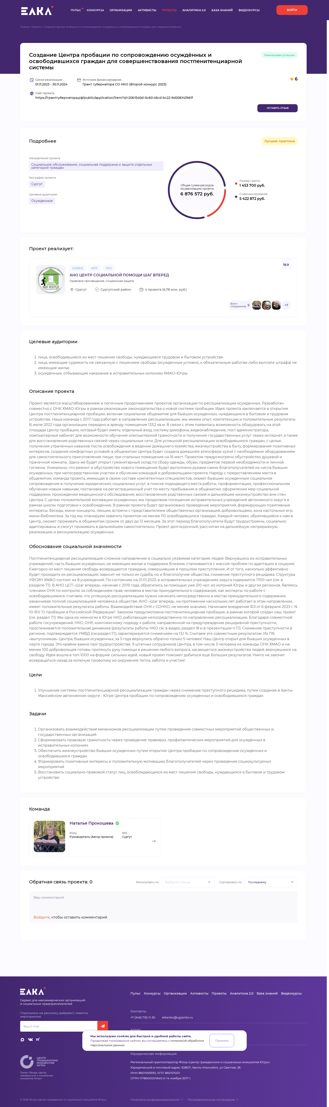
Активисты (147, 10)
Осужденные (42, 201)
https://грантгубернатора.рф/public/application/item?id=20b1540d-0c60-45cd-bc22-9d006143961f (114, 98)
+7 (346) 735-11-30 (142, 1017)
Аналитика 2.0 (194, 10)
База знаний (222, 10)
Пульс (76, 10)
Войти (292, 10)
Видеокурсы (249, 10)
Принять (222, 1040)
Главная (24, 26)
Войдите (42, 917)
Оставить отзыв (277, 108)
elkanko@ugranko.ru (177, 1017)
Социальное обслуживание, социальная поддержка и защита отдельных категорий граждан (91, 166)
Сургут (37, 184)
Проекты (169, 10)
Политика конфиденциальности (154, 1099)
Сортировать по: (230, 882)
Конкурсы (95, 10)
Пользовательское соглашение (211, 1099)
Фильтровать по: (147, 882)
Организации (121, 10)
